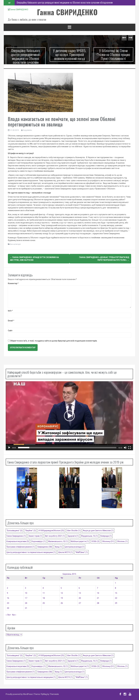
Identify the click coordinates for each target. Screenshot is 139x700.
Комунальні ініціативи (18, 541)
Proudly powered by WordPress (19, 694)
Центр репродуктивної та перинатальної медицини (31, 552)
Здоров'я (73, 536)
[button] (69, 415)
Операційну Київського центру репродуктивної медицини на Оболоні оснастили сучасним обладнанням (26, 58)
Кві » (14, 615)
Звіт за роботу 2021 (55, 536)
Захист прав (35, 536)
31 (26, 608)
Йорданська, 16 (89, 536)
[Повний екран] (129, 447)
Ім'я (10, 311)
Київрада (106, 536)
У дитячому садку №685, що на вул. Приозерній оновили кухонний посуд (51, 2)
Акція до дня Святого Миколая (98, 530)
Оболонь (122, 541)
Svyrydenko (27, 130)
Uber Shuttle (73, 530)
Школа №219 (65, 552)
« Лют (8, 615)
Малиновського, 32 (58, 541)
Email (11, 321)
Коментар (13, 283)
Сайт (10, 330)
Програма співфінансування (21, 547)
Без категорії (15, 244)
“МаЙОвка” (81, 552)
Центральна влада (74, 547)
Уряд (58, 547)
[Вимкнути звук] (125, 447)
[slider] (67, 447)
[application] (69, 415)
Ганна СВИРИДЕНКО (67, 12)
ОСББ (95, 541)
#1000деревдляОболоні (51, 530)
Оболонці (108, 541)
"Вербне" (30, 530)
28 (98, 603)
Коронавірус (39, 541)
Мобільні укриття (80, 541)
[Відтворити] (9, 447)
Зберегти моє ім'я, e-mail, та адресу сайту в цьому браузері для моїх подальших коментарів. (53, 341)
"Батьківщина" (14, 530)
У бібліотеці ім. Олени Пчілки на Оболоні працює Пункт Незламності (113, 54)
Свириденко (44, 547)
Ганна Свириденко (16, 536)
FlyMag (44, 694)
